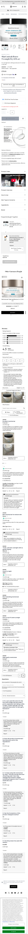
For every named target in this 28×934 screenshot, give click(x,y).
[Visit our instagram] (12, 892)
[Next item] (25, 295)
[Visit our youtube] (15, 892)
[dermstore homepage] (13, 6)
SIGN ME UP (13, 886)
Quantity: (4, 109)
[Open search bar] (4, 6)
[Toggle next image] (26, 29)
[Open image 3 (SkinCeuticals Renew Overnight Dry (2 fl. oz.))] (21, 47)
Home (3, 14)
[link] (23, 6)
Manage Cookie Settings (13, 924)
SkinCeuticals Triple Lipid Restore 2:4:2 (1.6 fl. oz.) (12, 300)
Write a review (5, 68)
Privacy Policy (5, 921)
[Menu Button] (1, 6)
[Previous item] (2, 295)
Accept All (13, 931)
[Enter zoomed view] (24, 39)
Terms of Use (12, 921)
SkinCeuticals (14, 14)
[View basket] (25, 6)
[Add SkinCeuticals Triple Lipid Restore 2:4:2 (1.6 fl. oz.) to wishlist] (21, 277)
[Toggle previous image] (1, 29)
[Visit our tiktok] (18, 892)
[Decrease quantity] (4, 112)
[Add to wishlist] (23, 119)
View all (23, 77)
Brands (7, 14)
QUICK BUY (12, 312)
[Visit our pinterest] (21, 892)
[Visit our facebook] (5, 892)
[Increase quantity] (12, 112)
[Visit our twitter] (8, 892)
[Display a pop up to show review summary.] (18, 306)
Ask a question (13, 68)
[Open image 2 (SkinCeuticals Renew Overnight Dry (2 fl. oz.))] (13, 47)
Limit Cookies (13, 927)
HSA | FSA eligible (8, 74)
